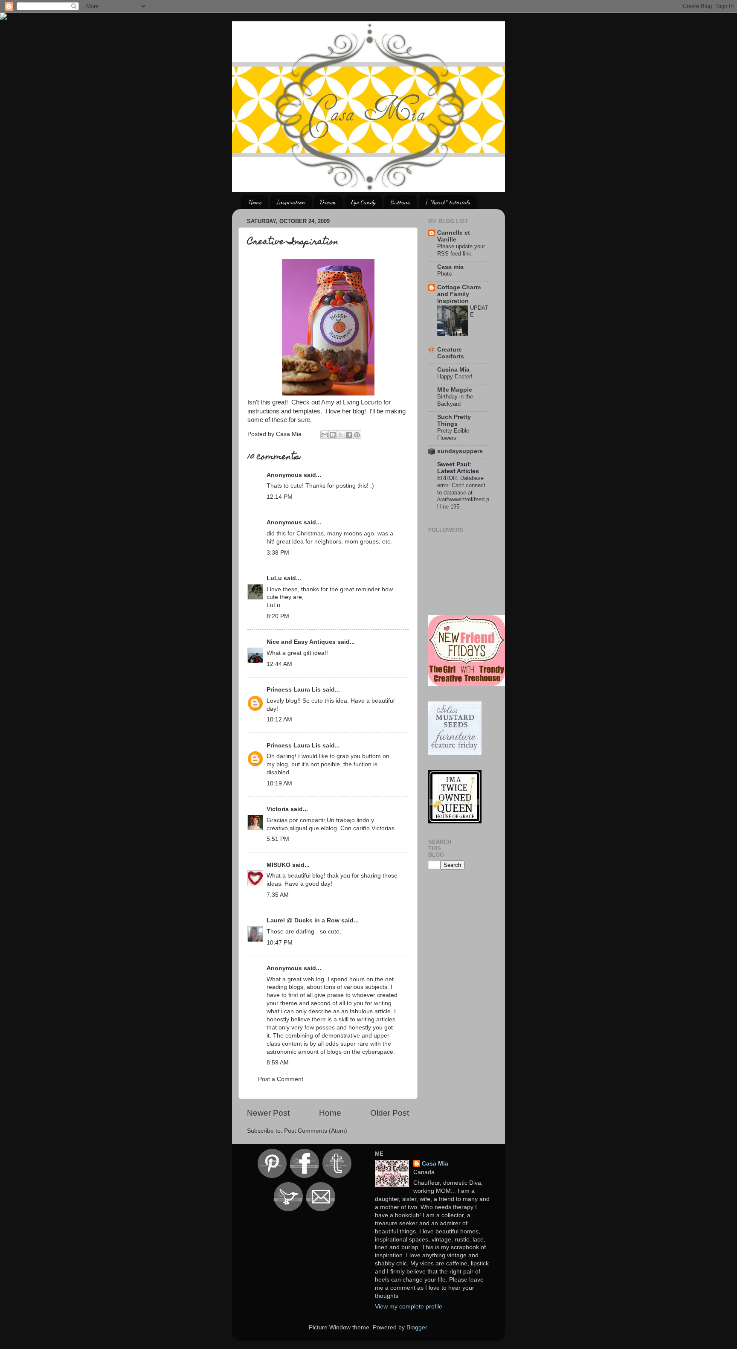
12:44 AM (279, 664)
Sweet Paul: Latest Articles (458, 467)
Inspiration (290, 202)
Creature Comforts (450, 353)
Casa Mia (435, 1163)
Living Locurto (362, 402)
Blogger (416, 1327)
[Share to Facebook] (349, 434)
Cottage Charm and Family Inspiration (459, 294)
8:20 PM (278, 616)
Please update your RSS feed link (461, 250)
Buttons (400, 202)
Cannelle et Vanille (453, 236)
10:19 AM (279, 783)
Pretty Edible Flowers (453, 434)
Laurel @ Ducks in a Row (303, 920)
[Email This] (324, 434)
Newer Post (268, 1112)
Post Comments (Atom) (315, 1131)
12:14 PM (280, 497)
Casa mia (450, 267)
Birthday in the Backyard (455, 400)
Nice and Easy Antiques (301, 642)
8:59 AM (278, 1062)
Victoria (278, 809)
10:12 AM (279, 719)
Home (255, 202)
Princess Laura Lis (294, 689)
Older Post (389, 1112)
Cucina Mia (453, 369)
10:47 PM (280, 942)
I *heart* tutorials (447, 202)
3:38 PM (278, 552)
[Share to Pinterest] (357, 434)
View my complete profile (408, 1306)
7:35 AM (278, 895)
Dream (328, 202)
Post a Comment (280, 1079)
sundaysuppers (460, 451)
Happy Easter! (455, 376)
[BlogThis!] (332, 434)
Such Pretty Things (454, 420)
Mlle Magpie (454, 390)
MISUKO (278, 865)
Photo (444, 273)
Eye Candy (363, 202)
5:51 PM (278, 839)
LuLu (274, 578)
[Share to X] (341, 434)
